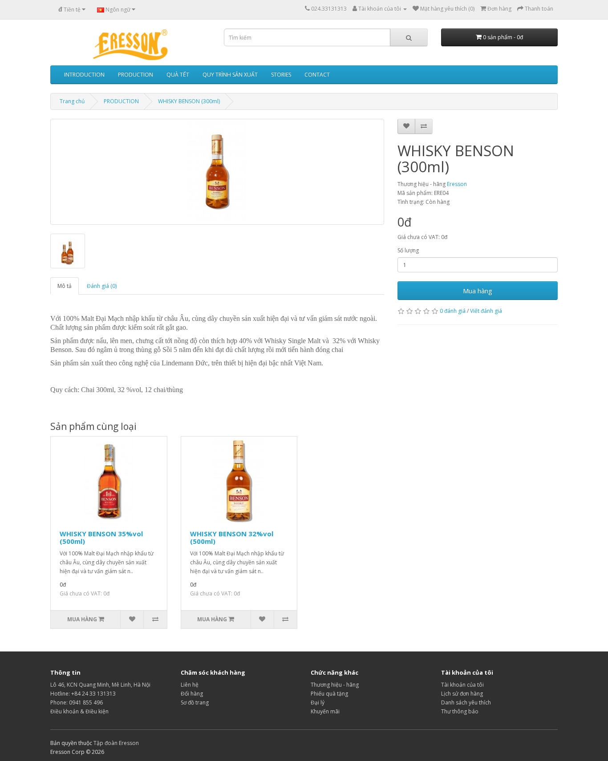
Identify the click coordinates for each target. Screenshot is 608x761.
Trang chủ (72, 101)
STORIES (281, 74)
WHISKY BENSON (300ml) (189, 101)
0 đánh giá (453, 311)
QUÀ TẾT (177, 74)
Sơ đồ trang (195, 702)
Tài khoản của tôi (462, 684)
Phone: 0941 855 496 (76, 702)
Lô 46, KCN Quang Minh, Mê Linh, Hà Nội (100, 684)
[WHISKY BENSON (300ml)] (217, 172)
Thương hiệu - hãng (335, 684)
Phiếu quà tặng (329, 693)
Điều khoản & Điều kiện (79, 711)
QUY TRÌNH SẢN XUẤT (230, 74)
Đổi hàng (192, 693)
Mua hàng (477, 290)
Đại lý (317, 702)
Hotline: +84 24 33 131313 (83, 693)
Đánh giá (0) (102, 286)
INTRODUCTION (84, 74)
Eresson (457, 184)
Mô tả (64, 286)
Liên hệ (190, 684)
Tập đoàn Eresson (116, 743)
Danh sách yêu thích (466, 702)
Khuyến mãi (325, 711)
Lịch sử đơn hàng (462, 693)
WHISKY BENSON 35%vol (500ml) (101, 537)
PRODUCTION (135, 74)
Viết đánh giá (486, 311)
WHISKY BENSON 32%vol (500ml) (231, 537)
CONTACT (317, 74)
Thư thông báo (459, 711)
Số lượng (408, 250)
